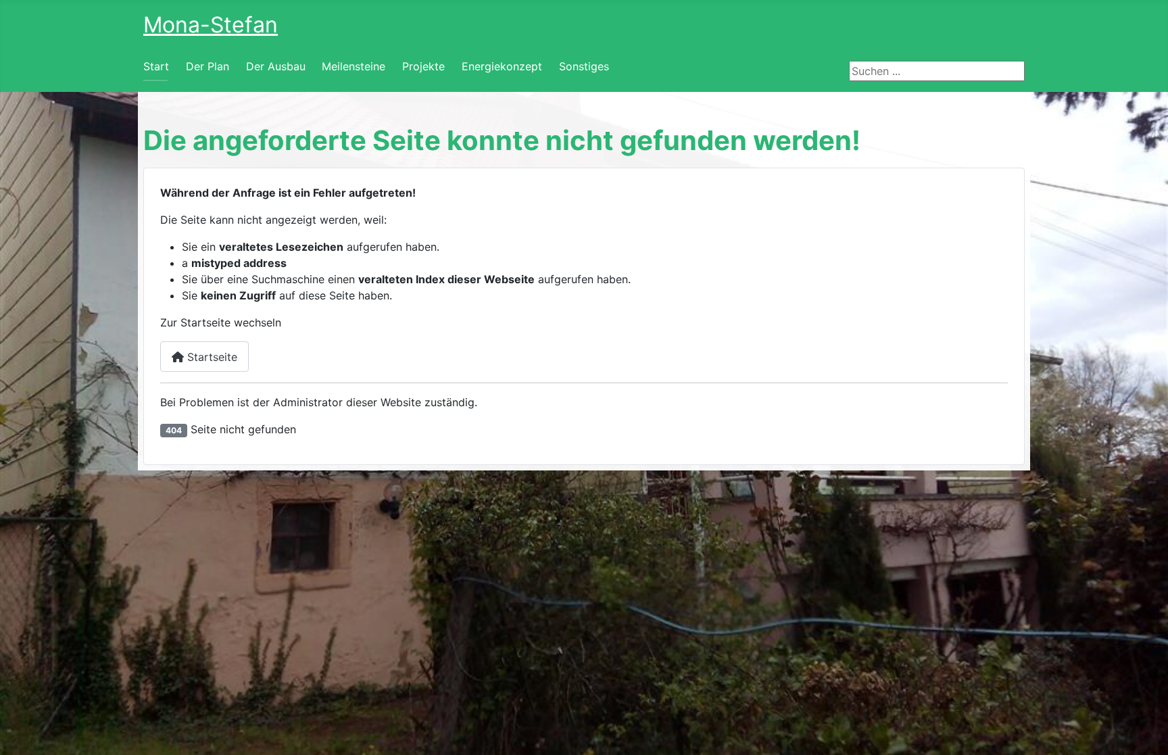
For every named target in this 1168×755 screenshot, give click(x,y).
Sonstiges (584, 66)
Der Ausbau (276, 66)
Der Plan (207, 66)
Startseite (210, 357)
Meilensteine (353, 66)
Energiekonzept (502, 66)
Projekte (423, 66)
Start (156, 66)
